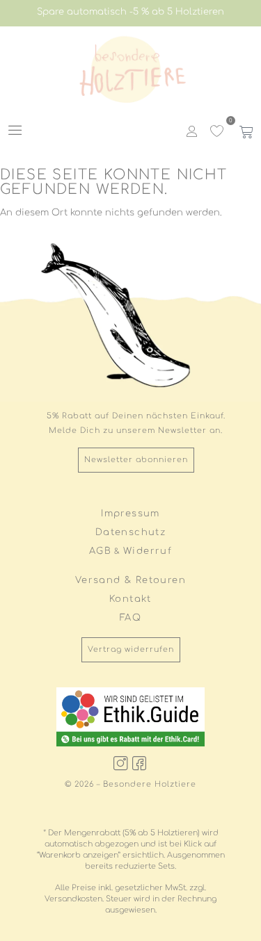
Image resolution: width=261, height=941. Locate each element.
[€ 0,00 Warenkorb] (244, 132)
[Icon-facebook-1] (140, 763)
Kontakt (130, 599)
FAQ (130, 618)
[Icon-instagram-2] (121, 763)
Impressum (130, 513)
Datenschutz (130, 532)
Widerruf (147, 551)
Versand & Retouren (130, 580)
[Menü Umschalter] (15, 130)
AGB (100, 551)
